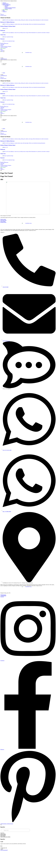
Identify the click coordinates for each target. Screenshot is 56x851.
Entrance (2, 38)
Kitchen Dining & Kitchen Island (7, 26)
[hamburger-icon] (0, 132)
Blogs (4, 10)
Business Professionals (6, 4)
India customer (5, 9)
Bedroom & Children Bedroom (7, 22)
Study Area (3, 34)
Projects (6, 6)
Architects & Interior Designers (10, 7)
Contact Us (5, 11)
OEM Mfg (6, 5)
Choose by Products (8, 8)
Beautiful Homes (5, 3)
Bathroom (2, 30)
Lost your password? (4, 850)
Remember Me (4, 847)
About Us (4, 2)
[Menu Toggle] (1, 61)
